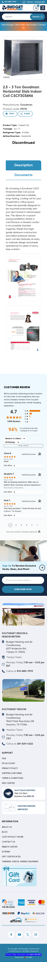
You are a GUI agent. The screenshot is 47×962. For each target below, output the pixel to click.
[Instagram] (35, 934)
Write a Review (23, 445)
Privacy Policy (10, 768)
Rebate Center (9, 847)
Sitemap (6, 852)
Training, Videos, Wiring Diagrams (20, 862)
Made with (19, 957)
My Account (8, 763)
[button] (8, 902)
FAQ (4, 759)
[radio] (34, 411)
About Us (7, 827)
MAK (30, 957)
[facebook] (11, 934)
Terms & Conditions (12, 778)
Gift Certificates (11, 857)
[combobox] (18, 17)
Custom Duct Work (12, 837)
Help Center (8, 783)
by (27, 957)
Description (23, 165)
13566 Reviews (15, 421)
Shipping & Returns (12, 773)
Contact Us (8, 842)
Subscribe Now (23, 589)
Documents (23, 175)
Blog (4, 832)
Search (36, 17)
